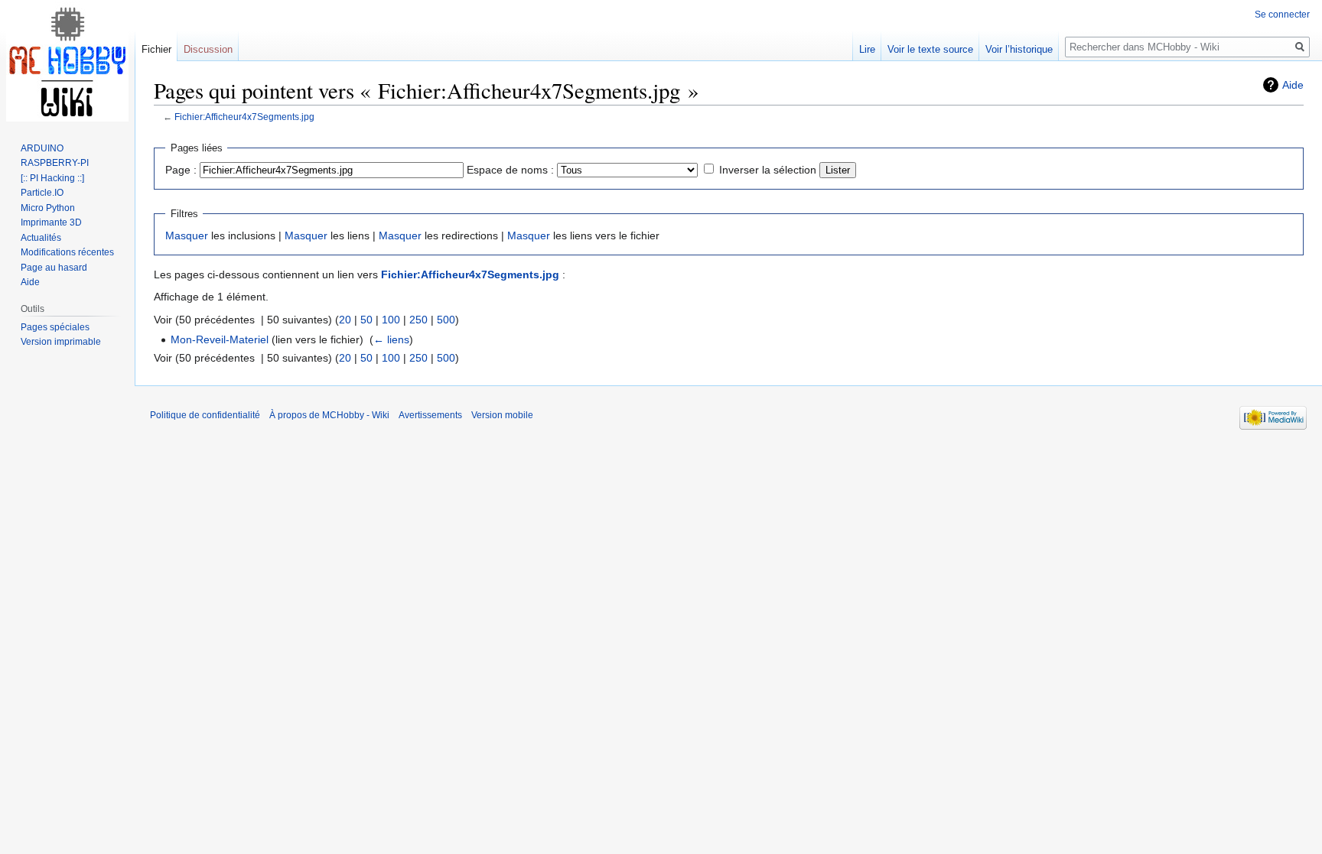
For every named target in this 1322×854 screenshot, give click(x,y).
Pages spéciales (55, 327)
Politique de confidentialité (205, 415)
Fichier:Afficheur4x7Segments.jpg (244, 117)
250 (418, 319)
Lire (867, 49)
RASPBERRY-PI (55, 162)
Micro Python (48, 208)
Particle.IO (42, 192)
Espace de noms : (510, 170)
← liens (391, 339)
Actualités (41, 237)
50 (366, 319)
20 (345, 319)
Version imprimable (61, 341)
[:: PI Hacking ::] (52, 178)
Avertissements (430, 415)
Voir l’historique (1019, 49)
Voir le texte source (930, 49)
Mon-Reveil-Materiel (220, 339)
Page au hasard (54, 267)
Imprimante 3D (51, 222)
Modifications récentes (67, 252)
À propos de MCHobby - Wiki (329, 415)
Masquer (186, 235)
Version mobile (502, 415)
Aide (1293, 85)
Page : (181, 170)
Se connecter (1282, 14)
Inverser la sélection (767, 170)
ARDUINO (42, 148)
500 (446, 319)
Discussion (208, 49)
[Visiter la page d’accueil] (67, 61)
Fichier (156, 49)
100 (391, 319)
